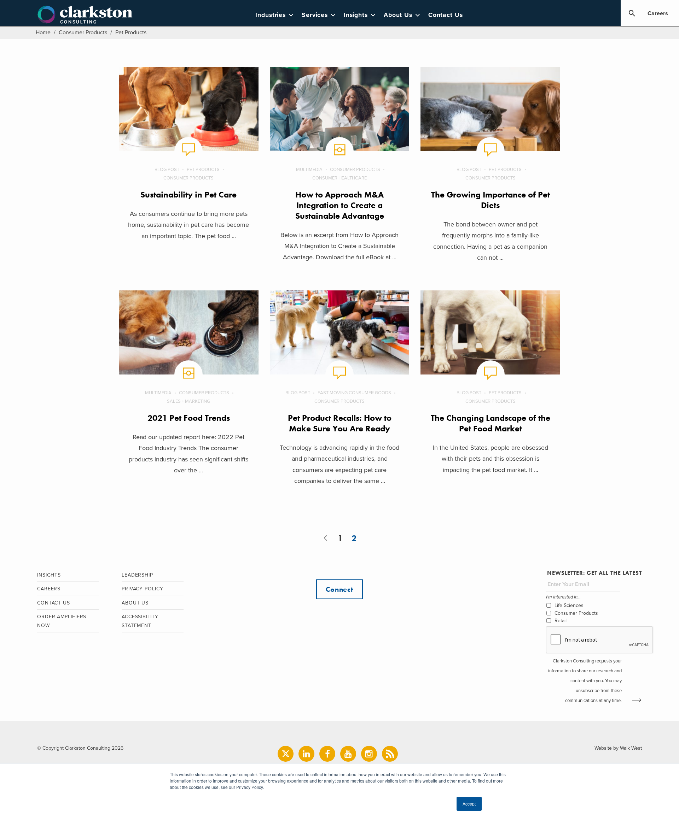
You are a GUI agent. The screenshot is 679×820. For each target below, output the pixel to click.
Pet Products (203, 169)
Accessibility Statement (140, 621)
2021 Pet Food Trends (188, 417)
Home (43, 32)
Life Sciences (569, 605)
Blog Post (167, 169)
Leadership (137, 575)
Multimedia (309, 169)
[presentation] (600, 640)
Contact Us (445, 15)
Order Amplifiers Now (61, 621)
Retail (561, 621)
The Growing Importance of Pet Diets (490, 200)
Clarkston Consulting (85, 14)
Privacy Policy (142, 589)
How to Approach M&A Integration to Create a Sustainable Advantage (339, 205)
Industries (270, 15)
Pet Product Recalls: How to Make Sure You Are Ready (339, 423)
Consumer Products (83, 32)
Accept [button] (469, 804)
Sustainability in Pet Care (188, 194)
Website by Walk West (618, 748)
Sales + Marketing (188, 401)
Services (315, 15)
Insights (356, 15)
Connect (339, 589)
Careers (658, 13)
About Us (398, 15)
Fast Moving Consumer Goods (354, 393)
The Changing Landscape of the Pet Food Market (490, 423)
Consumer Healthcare (339, 178)
